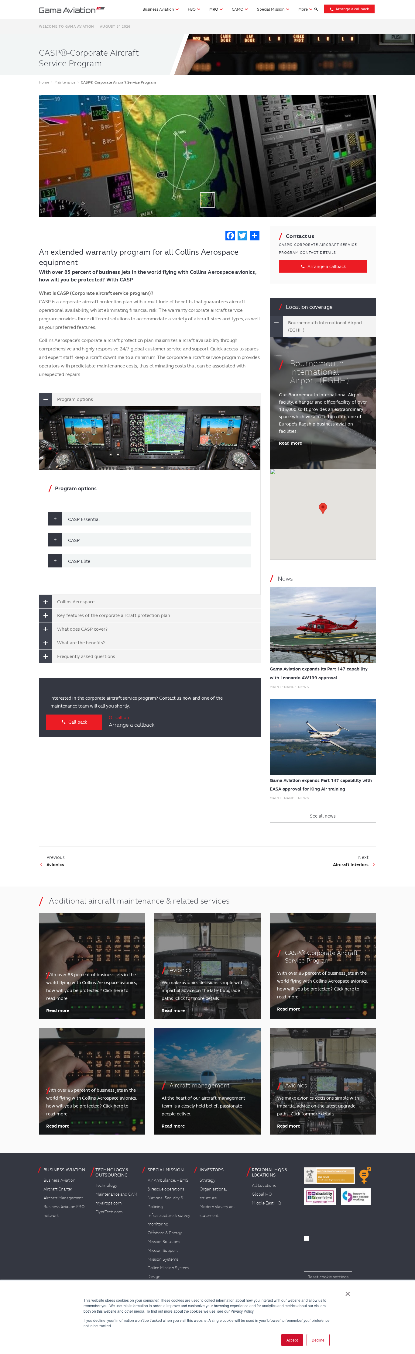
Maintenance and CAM (116, 1194)
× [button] (347, 1291)
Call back (74, 722)
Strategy (207, 1180)
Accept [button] (292, 1339)
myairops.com (108, 1203)
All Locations (264, 1185)
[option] (207, 156)
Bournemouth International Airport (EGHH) (325, 326)
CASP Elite (79, 561)
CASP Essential (84, 519)
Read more (290, 443)
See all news (323, 816)
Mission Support (163, 1250)
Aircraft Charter (57, 1189)
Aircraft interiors (351, 865)
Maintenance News (289, 687)
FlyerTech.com (108, 1211)
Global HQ (262, 1194)
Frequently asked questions (86, 656)
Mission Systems (163, 1259)
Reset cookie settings (327, 1277)
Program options (75, 399)
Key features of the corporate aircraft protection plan (113, 615)
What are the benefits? (81, 643)
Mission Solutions (164, 1241)
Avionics (55, 865)
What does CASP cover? (82, 629)
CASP (74, 540)
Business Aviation (59, 1180)
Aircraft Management (63, 1198)
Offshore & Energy (165, 1232)
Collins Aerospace (75, 602)
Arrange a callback (349, 9)
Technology (106, 1185)
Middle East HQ (266, 1203)
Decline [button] (318, 1339)
